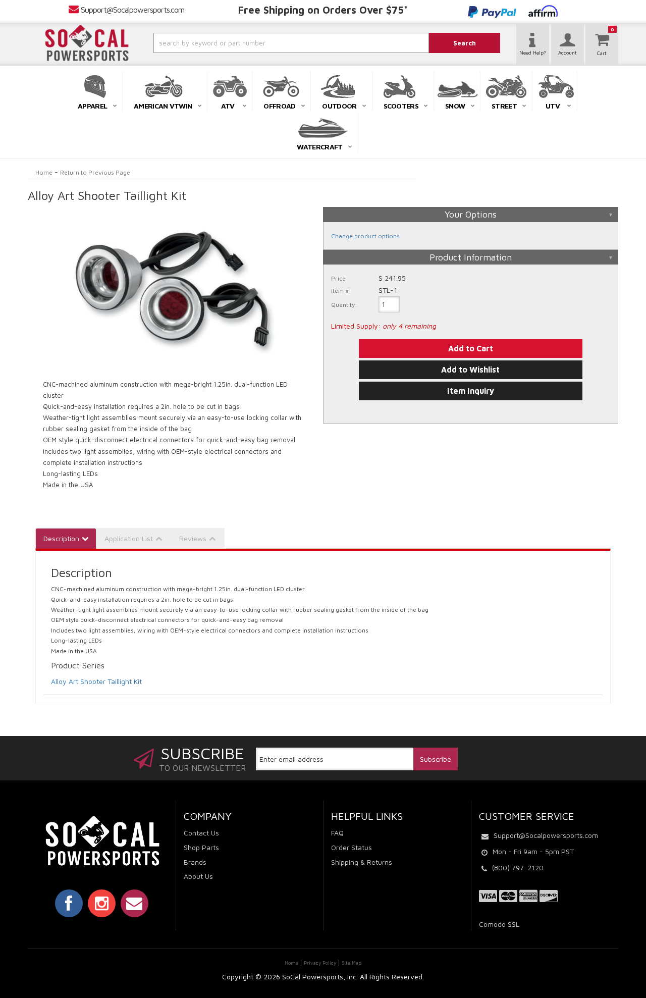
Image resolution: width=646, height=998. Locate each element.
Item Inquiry (470, 390)
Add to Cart (470, 348)
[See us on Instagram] (102, 903)
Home (43, 172)
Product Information (470, 257)
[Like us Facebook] (69, 903)
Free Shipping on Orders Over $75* (323, 10)
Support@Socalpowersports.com (132, 9)
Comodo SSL (499, 924)
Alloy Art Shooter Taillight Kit (96, 681)
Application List (128, 538)
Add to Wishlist (470, 369)
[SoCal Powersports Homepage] (87, 43)
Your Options (471, 214)
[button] (264, 43)
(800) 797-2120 (518, 867)
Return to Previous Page (95, 172)
